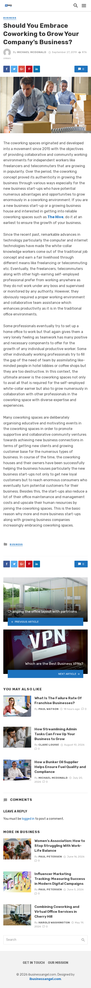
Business (9, 18)
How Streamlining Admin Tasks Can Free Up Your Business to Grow (55, 734)
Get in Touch (34, 963)
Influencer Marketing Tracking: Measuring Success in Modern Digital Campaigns (59, 879)
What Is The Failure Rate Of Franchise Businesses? (58, 700)
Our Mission (58, 963)
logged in (28, 819)
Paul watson (48, 709)
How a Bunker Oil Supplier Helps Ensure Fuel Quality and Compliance (60, 767)
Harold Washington (54, 922)
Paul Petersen (50, 856)
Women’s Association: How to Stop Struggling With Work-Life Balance (59, 846)
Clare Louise (48, 744)
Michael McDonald (31, 52)
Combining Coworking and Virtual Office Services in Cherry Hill (56, 912)
